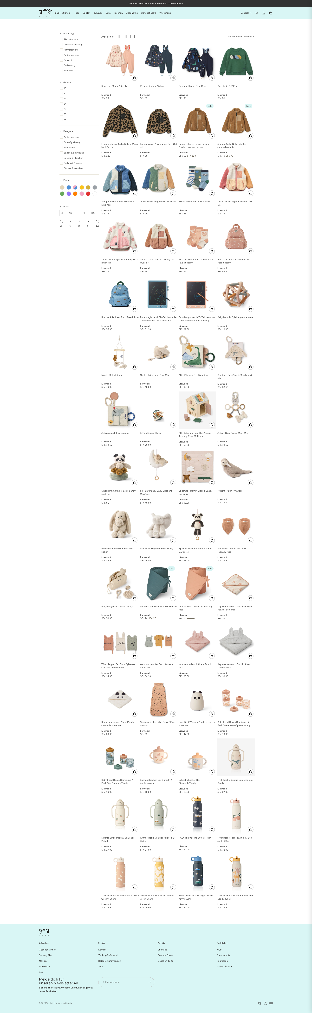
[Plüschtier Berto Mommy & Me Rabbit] (120, 526)
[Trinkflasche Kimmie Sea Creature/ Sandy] (236, 757)
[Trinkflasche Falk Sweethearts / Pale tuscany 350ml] (120, 872)
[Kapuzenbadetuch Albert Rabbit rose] (197, 641)
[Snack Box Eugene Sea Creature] (158, 930)
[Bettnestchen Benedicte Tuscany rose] (197, 583)
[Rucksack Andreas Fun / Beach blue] (120, 294)
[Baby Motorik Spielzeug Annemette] (236, 294)
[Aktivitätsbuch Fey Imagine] (120, 410)
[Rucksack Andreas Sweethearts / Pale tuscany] (236, 236)
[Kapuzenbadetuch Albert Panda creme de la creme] (120, 699)
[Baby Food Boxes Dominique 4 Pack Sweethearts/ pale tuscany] (236, 699)
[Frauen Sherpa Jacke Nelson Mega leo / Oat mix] (120, 121)
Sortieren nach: (239, 36)
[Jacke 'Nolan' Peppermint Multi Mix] (158, 179)
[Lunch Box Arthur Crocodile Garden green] (120, 988)
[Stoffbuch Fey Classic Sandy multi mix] (236, 352)
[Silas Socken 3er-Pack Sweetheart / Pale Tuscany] (197, 236)
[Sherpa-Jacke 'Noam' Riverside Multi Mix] (120, 179)
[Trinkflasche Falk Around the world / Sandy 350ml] (236, 872)
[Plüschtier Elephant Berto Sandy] (158, 526)
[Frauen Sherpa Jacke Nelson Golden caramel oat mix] (197, 121)
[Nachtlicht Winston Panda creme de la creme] (197, 699)
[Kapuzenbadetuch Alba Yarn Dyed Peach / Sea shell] (236, 583)
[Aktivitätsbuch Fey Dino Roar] (197, 352)
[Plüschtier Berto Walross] (236, 468)
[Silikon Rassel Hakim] (158, 410)
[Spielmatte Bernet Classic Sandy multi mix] (197, 468)
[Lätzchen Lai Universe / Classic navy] (236, 988)
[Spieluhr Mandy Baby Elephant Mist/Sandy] (158, 468)
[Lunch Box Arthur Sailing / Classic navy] (236, 930)
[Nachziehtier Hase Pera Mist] (158, 352)
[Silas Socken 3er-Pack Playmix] (197, 179)
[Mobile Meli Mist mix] (120, 352)
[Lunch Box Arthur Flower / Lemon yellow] (197, 930)
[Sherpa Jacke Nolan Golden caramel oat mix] (236, 121)
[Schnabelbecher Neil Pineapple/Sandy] (197, 757)
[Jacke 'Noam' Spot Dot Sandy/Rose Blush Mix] (120, 236)
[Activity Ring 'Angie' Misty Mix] (236, 410)
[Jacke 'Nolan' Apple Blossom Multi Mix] (236, 179)
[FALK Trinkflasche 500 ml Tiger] (197, 815)
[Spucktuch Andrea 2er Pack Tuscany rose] (236, 526)
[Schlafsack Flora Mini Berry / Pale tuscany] (158, 699)
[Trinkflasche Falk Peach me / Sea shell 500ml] (236, 815)
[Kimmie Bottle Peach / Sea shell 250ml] (120, 815)
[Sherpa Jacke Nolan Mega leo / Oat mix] (158, 121)
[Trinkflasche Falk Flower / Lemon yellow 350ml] (158, 872)
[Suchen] (256, 13)
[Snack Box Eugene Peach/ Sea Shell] (120, 930)
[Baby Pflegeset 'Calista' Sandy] (120, 583)
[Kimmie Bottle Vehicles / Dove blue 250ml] (158, 815)
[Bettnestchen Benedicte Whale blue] (158, 583)
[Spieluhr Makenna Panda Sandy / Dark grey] (197, 526)
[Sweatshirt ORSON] (236, 63)
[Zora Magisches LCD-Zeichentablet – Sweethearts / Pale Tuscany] (158, 294)
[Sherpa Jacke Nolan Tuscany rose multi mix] (158, 236)
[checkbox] (79, 39)
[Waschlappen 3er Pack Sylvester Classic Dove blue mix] (120, 641)
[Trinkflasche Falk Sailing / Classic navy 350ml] (197, 872)
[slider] (61, 221)
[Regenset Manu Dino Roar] (197, 63)
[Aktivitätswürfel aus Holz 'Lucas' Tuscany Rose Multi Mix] (197, 410)
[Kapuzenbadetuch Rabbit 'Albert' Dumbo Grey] (236, 641)
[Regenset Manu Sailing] (158, 63)
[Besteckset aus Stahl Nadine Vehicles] (197, 988)
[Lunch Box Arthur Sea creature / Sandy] (158, 988)
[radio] (118, 37)
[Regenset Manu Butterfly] (120, 63)
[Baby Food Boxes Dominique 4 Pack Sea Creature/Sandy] (120, 757)
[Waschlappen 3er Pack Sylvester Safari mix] (158, 641)
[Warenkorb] (270, 13)
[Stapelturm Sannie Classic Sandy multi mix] (120, 468)
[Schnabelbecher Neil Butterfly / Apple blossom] (158, 757)
